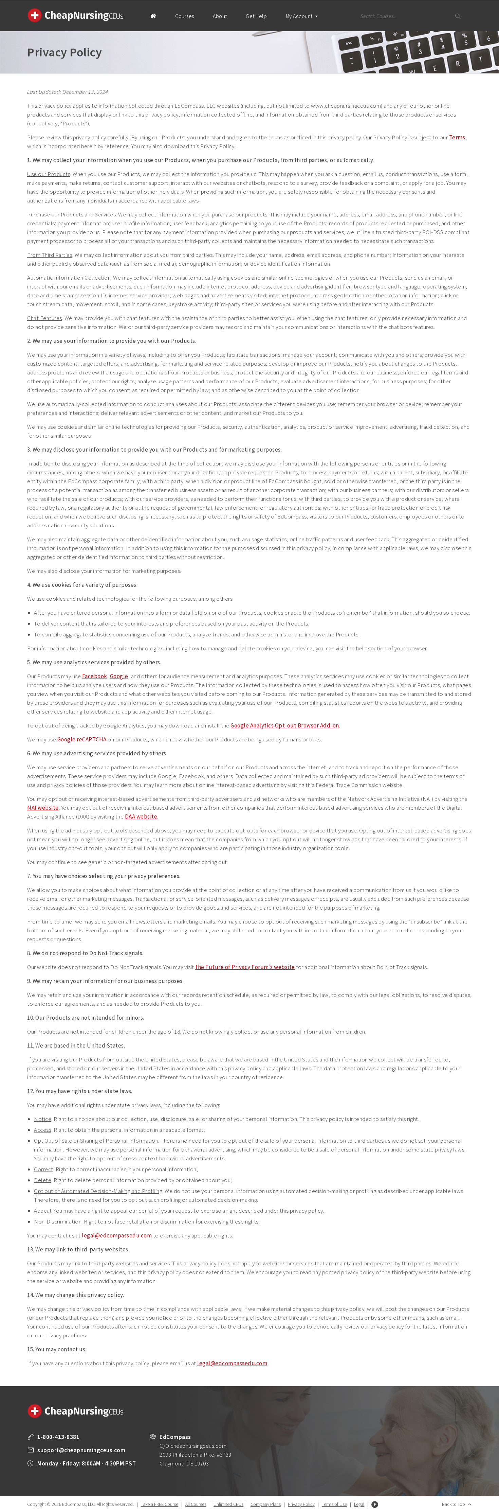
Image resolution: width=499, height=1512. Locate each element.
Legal (359, 1504)
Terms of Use (334, 1504)
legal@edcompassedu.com (117, 1235)
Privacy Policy (301, 1504)
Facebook (94, 676)
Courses (184, 16)
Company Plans (266, 1504)
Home (153, 15)
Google (119, 676)
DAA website (141, 816)
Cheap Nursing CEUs (75, 15)
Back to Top (453, 1504)
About (220, 16)
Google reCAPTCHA (82, 739)
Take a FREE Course (159, 1504)
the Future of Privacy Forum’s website (245, 967)
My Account (300, 16)
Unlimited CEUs (228, 1504)
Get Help (256, 16)
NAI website (43, 807)
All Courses (195, 1504)
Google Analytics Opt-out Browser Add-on (284, 725)
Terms (457, 137)
